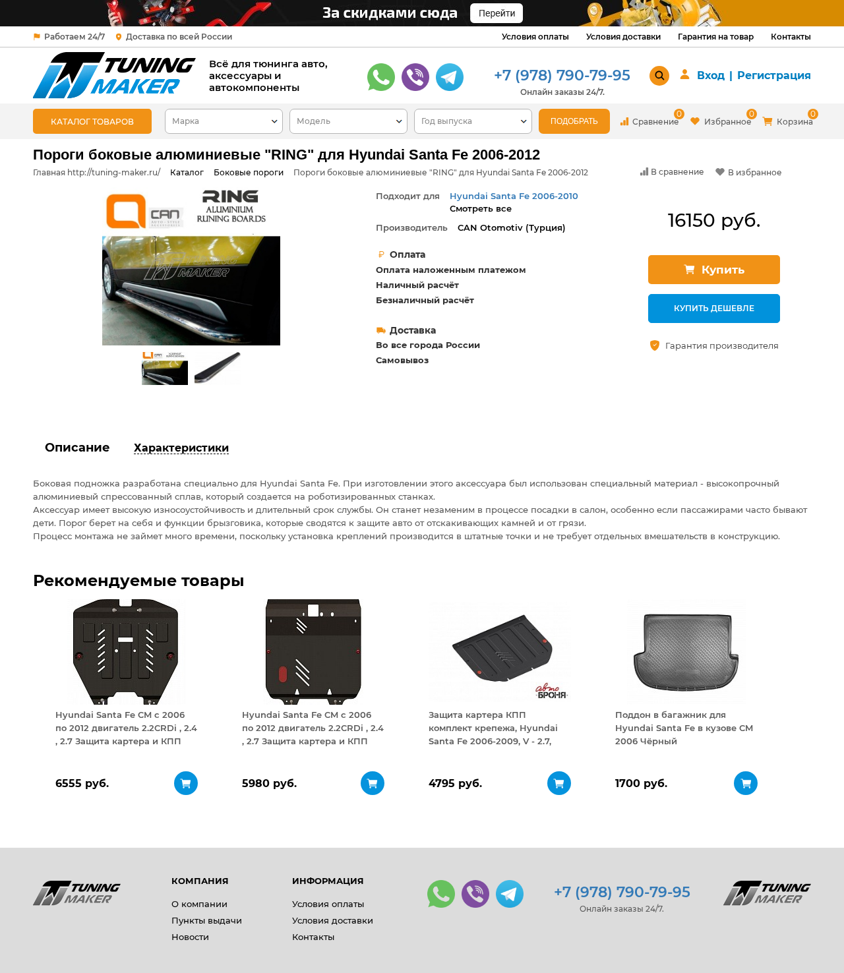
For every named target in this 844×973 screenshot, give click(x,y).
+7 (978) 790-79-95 (562, 75)
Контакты (791, 37)
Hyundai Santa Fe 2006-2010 (514, 196)
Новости (190, 936)
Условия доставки (623, 37)
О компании (199, 904)
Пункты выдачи (206, 920)
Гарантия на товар (716, 37)
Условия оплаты (535, 37)
